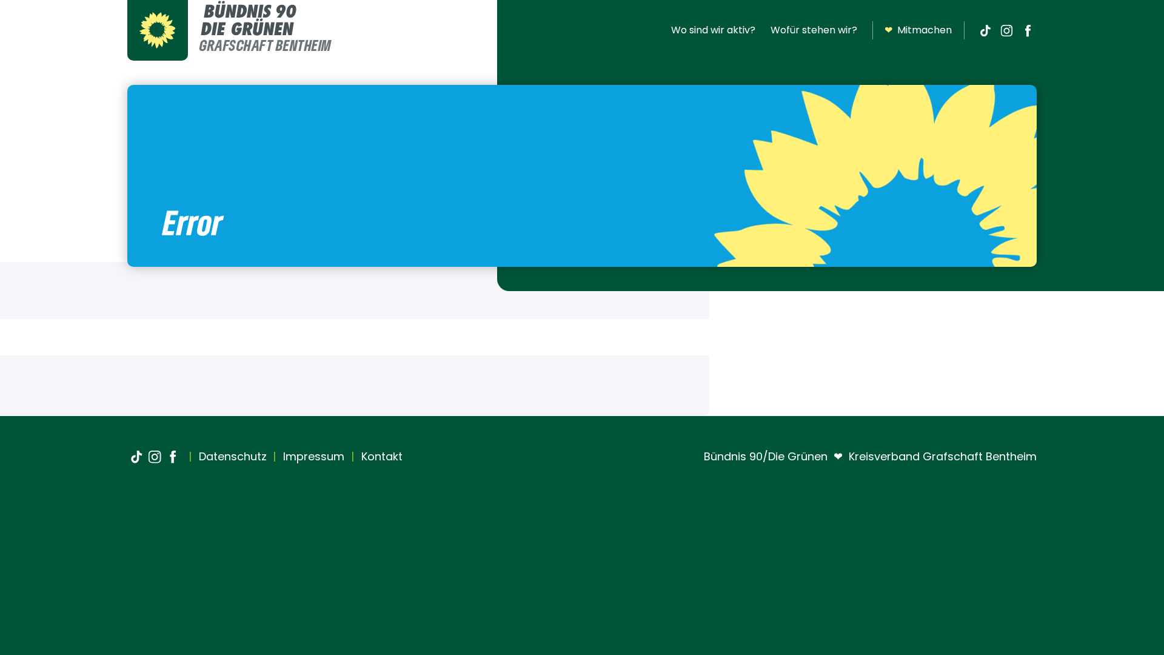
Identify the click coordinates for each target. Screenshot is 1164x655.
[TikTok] (985, 30)
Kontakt (380, 456)
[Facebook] (1027, 30)
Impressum (312, 456)
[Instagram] (1006, 30)
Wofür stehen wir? (814, 30)
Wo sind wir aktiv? (713, 30)
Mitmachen (918, 30)
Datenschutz (231, 456)
